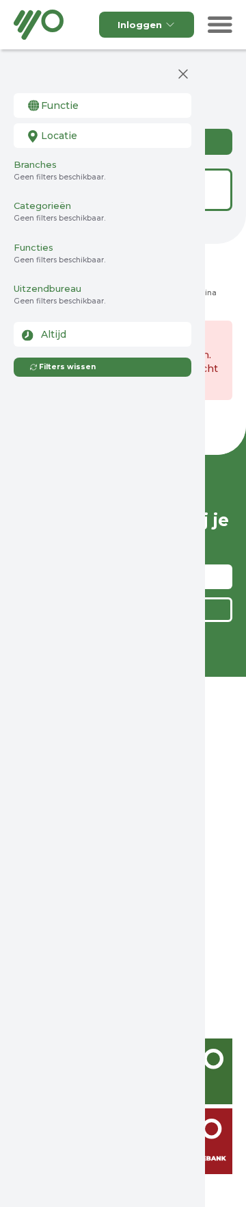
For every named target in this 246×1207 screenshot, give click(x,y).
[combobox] (102, 105)
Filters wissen (67, 366)
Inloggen (140, 24)
